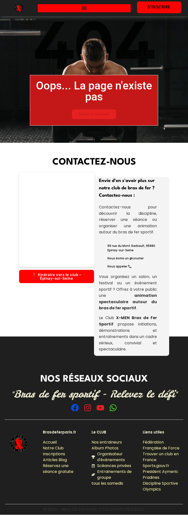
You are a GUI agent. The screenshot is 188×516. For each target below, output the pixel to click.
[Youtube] (100, 408)
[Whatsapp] (113, 408)
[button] (84, 8)
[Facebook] (75, 408)
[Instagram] (88, 408)
